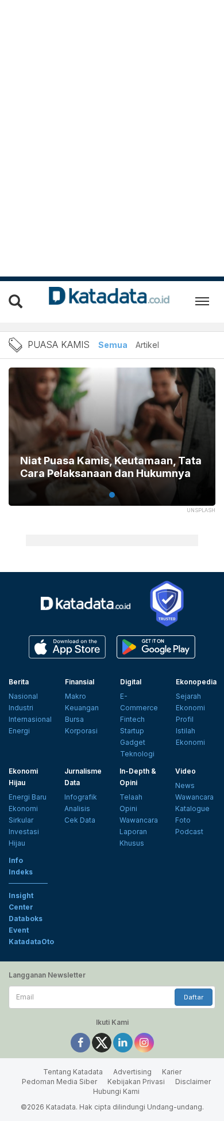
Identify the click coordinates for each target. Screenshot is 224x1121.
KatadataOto (31, 941)
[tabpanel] (112, 444)
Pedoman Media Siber (59, 1081)
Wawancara (138, 820)
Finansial (79, 681)
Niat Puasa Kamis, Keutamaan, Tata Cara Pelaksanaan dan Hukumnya (111, 467)
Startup (132, 730)
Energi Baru (28, 797)
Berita (19, 681)
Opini (128, 808)
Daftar (193, 997)
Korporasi (81, 730)
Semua (113, 345)
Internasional (30, 719)
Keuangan (82, 707)
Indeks (21, 872)
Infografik (80, 797)
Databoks (26, 918)
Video (185, 771)
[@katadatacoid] (144, 1041)
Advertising (132, 1071)
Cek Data (79, 820)
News (185, 785)
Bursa (74, 719)
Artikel (147, 345)
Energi (19, 730)
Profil (185, 719)
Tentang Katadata (73, 1071)
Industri (21, 707)
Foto (183, 820)
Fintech (132, 719)
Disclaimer (193, 1081)
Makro (75, 696)
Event (19, 930)
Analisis (77, 808)
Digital (130, 681)
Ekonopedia (196, 681)
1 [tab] (112, 495)
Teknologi (137, 753)
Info (16, 860)
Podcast (189, 831)
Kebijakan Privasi (136, 1081)
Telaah (130, 797)
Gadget (132, 742)
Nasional (23, 696)
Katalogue (192, 808)
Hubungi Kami (116, 1091)
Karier (171, 1071)
